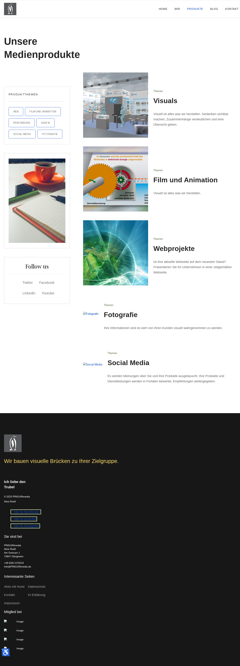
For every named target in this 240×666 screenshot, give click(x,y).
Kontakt (232, 8)
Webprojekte (174, 248)
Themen (158, 91)
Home (163, 8)
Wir (177, 8)
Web (16, 111)
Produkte (195, 8)
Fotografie (50, 134)
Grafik (45, 122)
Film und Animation (43, 111)
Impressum (12, 603)
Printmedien (21, 122)
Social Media (22, 134)
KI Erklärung (36, 595)
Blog (214, 8)
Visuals (165, 101)
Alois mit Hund (14, 586)
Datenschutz (37, 586)
